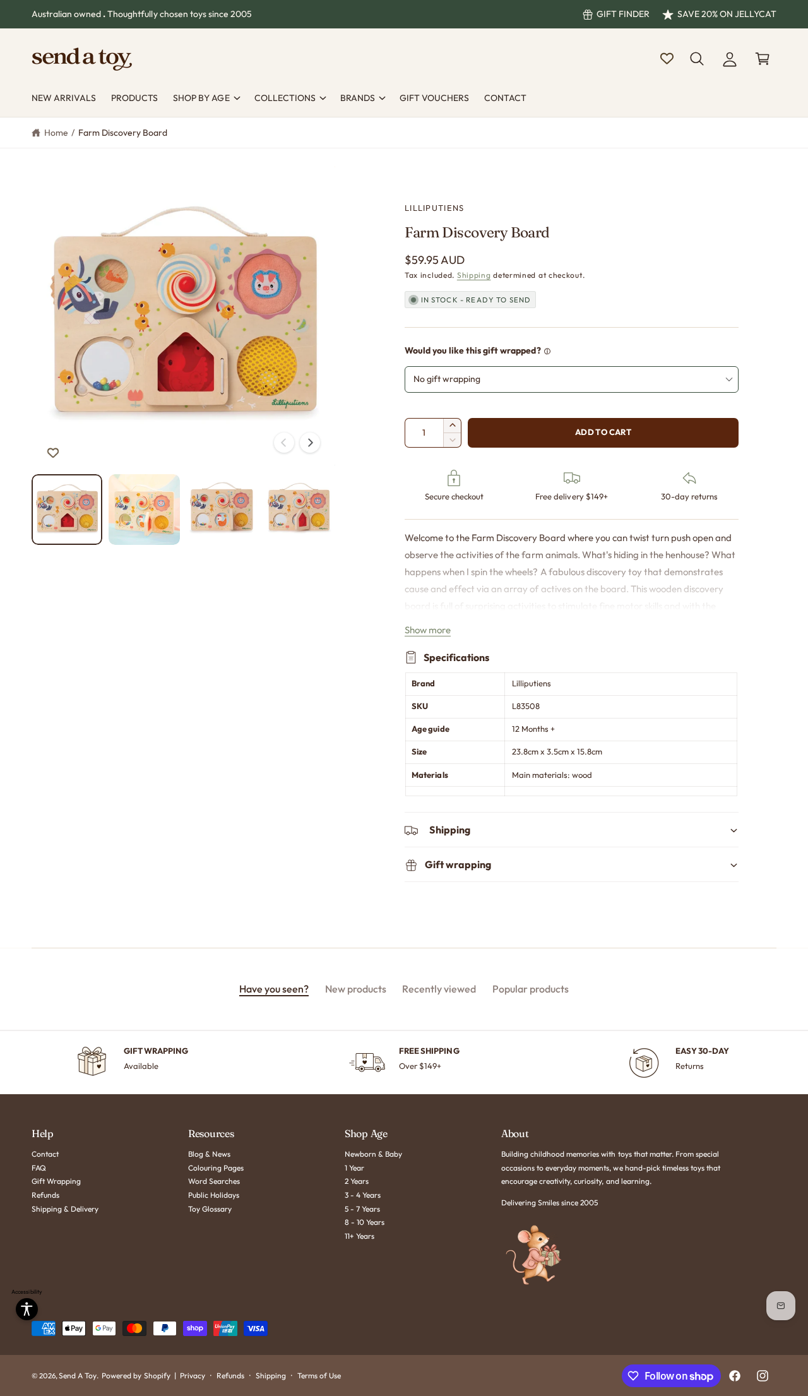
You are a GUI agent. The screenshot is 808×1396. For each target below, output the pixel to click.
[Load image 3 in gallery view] (221, 509)
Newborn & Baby (373, 1154)
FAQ (39, 1167)
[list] (404, 1063)
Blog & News (209, 1154)
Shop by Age (201, 98)
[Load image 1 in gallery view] (67, 509)
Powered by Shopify (136, 1375)
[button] (696, 58)
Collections (285, 98)
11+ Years (359, 1236)
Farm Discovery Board (122, 132)
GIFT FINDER (623, 14)
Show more (428, 630)
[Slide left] (284, 443)
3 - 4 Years (363, 1195)
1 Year (354, 1167)
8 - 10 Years (364, 1222)
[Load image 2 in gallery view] (144, 509)
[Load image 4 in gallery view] (298, 509)
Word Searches (214, 1181)
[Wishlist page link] (667, 58)
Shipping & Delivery (65, 1209)
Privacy (192, 1375)
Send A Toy (78, 1375)
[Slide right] (310, 443)
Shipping (474, 275)
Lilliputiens (435, 208)
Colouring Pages (216, 1167)
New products (355, 988)
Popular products (530, 988)
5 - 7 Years (362, 1209)
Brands (357, 98)
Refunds (45, 1195)
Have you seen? (274, 988)
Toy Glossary (210, 1209)
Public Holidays (213, 1195)
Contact (45, 1154)
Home (56, 132)
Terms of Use (319, 1375)
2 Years (357, 1181)
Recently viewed (439, 988)
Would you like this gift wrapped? (473, 350)
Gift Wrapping (56, 1181)
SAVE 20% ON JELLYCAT (726, 14)
